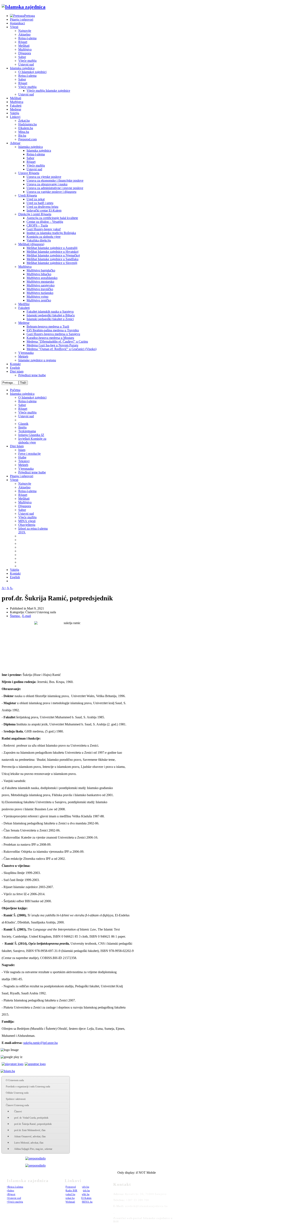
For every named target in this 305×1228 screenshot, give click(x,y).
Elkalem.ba (25, 128)
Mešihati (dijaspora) (31, 244)
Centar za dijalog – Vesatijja (45, 221)
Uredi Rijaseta (27, 195)
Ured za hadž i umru (40, 203)
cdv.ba (85, 1186)
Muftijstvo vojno (37, 296)
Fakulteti (15, 105)
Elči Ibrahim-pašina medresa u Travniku (53, 330)
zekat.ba (70, 1198)
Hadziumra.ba (27, 124)
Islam (21, 450)
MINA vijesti (26, 521)
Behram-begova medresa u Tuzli (48, 326)
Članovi (18, 1111)
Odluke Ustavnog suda (17, 1092)
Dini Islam (17, 446)
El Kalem (86, 1198)
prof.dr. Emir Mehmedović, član (29, 1130)
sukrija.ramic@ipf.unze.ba (40, 1043)
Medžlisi (23, 304)
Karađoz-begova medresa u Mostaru (50, 338)
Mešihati (23, 45)
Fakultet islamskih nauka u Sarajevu (50, 311)
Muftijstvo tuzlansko (40, 293)
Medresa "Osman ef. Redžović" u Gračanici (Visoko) (61, 349)
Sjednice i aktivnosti (16, 1099)
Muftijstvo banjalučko (41, 270)
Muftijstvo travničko (40, 289)
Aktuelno (24, 34)
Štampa (15, 616)
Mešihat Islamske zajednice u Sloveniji (52, 263)
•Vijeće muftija (15, 1201)
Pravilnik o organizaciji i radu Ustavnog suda (28, 1086)
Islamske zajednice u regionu (37, 360)
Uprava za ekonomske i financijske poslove (55, 180)
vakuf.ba (70, 1194)
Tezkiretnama (27, 431)
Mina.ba (23, 132)
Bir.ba (22, 135)
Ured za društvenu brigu (42, 206)
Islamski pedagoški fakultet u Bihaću (51, 315)
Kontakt (15, 364)
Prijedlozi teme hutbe (32, 375)
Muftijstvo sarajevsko (41, 285)
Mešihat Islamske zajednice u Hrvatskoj (52, 251)
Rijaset (22, 42)
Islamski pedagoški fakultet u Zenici (50, 319)
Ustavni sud (26, 64)
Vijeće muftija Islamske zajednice (48, 90)
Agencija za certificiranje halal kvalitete (52, 218)
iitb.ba (86, 1190)
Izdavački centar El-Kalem (44, 210)
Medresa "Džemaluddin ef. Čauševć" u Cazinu (57, 341)
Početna (15, 390)
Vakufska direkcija (39, 240)
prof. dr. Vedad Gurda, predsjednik (31, 1117)
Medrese (15, 109)
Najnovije (24, 30)
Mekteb (23, 356)
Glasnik (23, 423)
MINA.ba (87, 1201)
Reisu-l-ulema (27, 38)
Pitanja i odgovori (21, 19)
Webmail (70, 1201)
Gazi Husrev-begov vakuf (44, 229)
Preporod (71, 1186)
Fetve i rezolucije (29, 453)
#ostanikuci (17, 23)
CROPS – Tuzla (37, 225)
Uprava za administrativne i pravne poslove (55, 188)
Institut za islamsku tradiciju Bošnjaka (51, 233)
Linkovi (15, 117)
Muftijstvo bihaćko (39, 274)
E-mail (26, 616)
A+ (4, 588)
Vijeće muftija (27, 60)
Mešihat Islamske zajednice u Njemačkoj (53, 255)
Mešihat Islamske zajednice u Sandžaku (52, 259)
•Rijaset (11, 1194)
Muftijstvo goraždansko (42, 278)
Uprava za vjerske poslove (44, 176)
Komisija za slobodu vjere (44, 236)
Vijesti (14, 27)
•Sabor (10, 1190)
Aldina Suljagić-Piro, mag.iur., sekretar (33, 1148)
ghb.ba (85, 1194)
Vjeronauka (26, 352)
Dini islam (16, 371)
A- (11, 588)
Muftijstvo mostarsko (40, 281)
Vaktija (14, 113)
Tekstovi (23, 461)
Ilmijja (22, 427)
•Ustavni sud (14, 1198)
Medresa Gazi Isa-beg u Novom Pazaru (52, 345)
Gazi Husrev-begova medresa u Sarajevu (53, 334)
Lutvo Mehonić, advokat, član (28, 1142)
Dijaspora (24, 53)
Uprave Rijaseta (28, 173)
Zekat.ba (24, 120)
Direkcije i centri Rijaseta (34, 214)
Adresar (15, 143)
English (15, 367)
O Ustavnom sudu (15, 1080)
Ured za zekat (36, 199)
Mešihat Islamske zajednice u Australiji (52, 248)
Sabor (22, 57)
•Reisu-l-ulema (15, 1186)
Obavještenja (26, 525)
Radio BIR (71, 1190)
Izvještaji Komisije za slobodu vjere (32, 440)
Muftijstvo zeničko (39, 300)
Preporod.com (27, 139)
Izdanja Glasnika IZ (31, 435)
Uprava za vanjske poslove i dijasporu (51, 191)
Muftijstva (25, 49)
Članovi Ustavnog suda (17, 1105)
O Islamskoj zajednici (32, 72)
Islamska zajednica (22, 68)
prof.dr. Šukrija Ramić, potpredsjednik (33, 1124)
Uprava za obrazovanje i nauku (47, 184)
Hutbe (22, 457)
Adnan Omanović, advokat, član (30, 1136)
